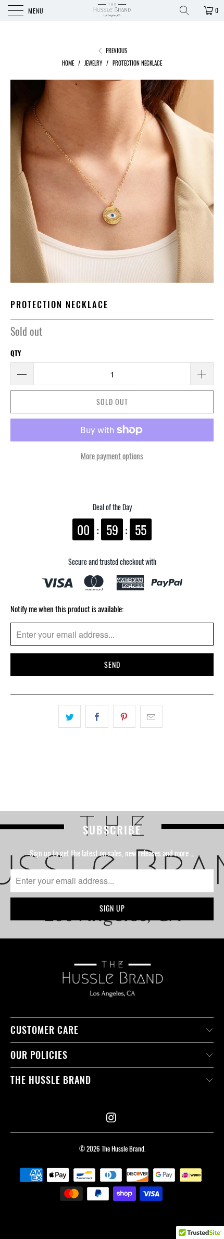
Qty (15, 353)
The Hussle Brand (123, 1148)
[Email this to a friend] (151, 716)
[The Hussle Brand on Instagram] (111, 1117)
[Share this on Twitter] (69, 716)
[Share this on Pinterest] (124, 716)
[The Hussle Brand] (112, 10)
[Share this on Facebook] (96, 716)
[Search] (188, 10)
